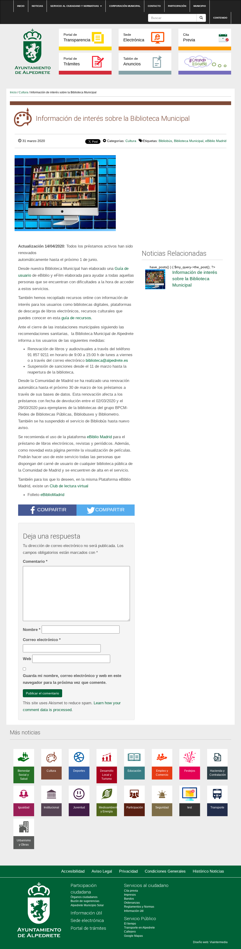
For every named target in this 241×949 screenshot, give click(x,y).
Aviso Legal (102, 871)
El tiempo (130, 923)
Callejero (130, 931)
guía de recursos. (76, 317)
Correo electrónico (42, 639)
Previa (189, 37)
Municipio (199, 6)
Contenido (220, 17)
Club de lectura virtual (69, 486)
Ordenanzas (132, 902)
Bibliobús (165, 141)
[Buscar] (201, 18)
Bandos (129, 898)
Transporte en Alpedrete (139, 927)
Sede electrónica (87, 920)
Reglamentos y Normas (139, 906)
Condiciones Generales (165, 871)
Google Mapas (133, 935)
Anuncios (132, 61)
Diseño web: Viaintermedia (210, 942)
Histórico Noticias (208, 871)
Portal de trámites (88, 928)
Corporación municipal (125, 6)
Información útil (86, 913)
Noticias (37, 6)
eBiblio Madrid (215, 141)
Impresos (130, 894)
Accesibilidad (72, 871)
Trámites (72, 61)
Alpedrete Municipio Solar (87, 905)
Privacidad (128, 871)
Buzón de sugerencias (85, 901)
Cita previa (131, 890)
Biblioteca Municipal (188, 141)
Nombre (31, 629)
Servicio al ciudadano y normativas (75, 6)
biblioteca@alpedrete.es (107, 360)
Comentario (35, 561)
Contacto (154, 6)
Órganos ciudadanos (84, 897)
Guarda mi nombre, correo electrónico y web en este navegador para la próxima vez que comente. (72, 679)
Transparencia (77, 37)
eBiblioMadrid (52, 494)
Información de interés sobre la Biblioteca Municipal (194, 278)
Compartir (51, 509)
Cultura (23, 92)
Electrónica (133, 37)
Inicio (20, 6)
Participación (177, 6)
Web (27, 658)
